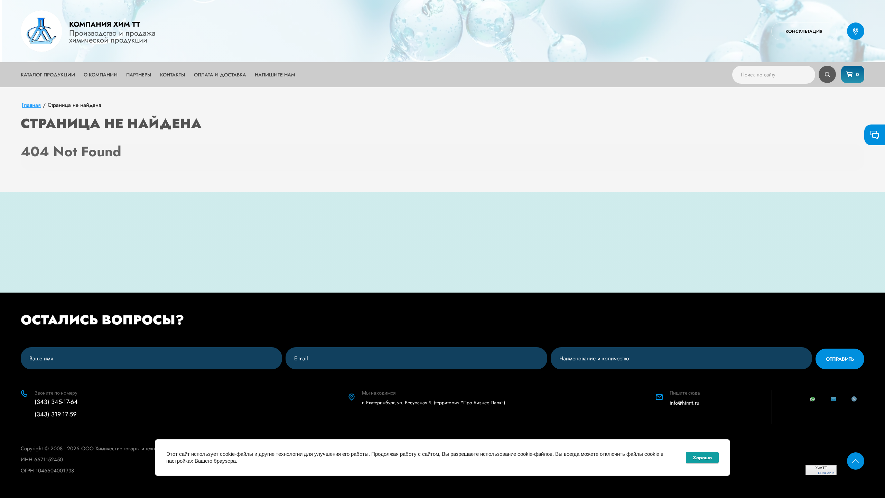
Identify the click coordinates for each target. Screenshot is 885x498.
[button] (804, 31)
